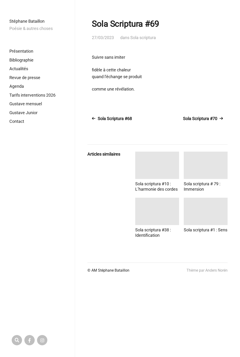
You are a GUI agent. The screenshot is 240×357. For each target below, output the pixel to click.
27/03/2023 (103, 37)
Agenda (16, 86)
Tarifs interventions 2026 (32, 95)
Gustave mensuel (25, 103)
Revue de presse (24, 77)
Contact (16, 121)
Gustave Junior (23, 112)
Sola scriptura (143, 37)
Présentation (21, 51)
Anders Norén (216, 270)
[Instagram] (42, 340)
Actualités (18, 68)
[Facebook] (29, 340)
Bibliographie (21, 60)
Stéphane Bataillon (27, 21)
